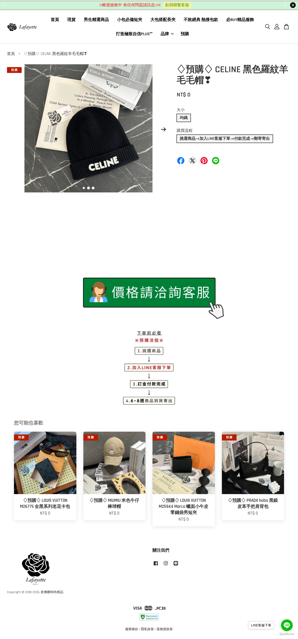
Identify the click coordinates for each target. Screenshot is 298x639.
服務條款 (131, 629)
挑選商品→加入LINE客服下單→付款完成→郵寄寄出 (225, 138)
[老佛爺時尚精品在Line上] (176, 566)
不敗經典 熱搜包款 (201, 19)
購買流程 (185, 130)
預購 (185, 33)
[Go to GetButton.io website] (286, 634)
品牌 (165, 33)
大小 (181, 110)
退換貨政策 (164, 629)
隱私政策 (147, 629)
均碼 (184, 117)
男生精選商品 (96, 19)
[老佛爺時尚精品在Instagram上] (166, 566)
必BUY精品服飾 (240, 19)
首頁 (55, 19)
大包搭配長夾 (163, 19)
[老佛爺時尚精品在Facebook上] (155, 566)
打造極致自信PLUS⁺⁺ (134, 33)
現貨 (71, 19)
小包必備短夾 (129, 19)
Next (163, 129)
